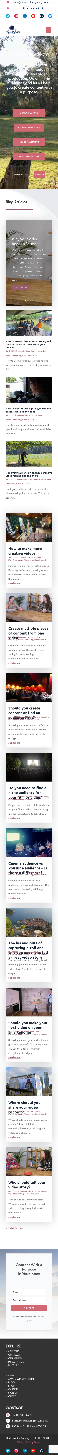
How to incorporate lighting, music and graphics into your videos (28, 410)
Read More (20, 287)
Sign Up (13, 1392)
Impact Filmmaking (29, 142)
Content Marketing (29, 127)
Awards (13, 1375)
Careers (13, 1389)
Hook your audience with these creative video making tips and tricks (29, 474)
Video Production (29, 156)
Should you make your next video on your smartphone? (27, 1027)
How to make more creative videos (25, 551)
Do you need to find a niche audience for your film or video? (27, 792)
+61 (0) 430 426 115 (32, 7)
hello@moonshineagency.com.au (32, 2)
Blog (11, 1382)
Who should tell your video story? (26, 1184)
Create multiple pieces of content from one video (28, 633)
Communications (29, 113)
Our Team (14, 1354)
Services (13, 1365)
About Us (13, 1351)
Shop (11, 1385)
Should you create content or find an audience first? (24, 713)
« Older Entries (14, 1228)
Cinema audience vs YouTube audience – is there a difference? (27, 868)
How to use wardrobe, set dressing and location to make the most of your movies (28, 344)
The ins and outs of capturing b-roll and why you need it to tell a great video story (28, 950)
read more (14, 583)
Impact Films (16, 1361)
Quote (12, 1396)
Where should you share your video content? (24, 1107)
